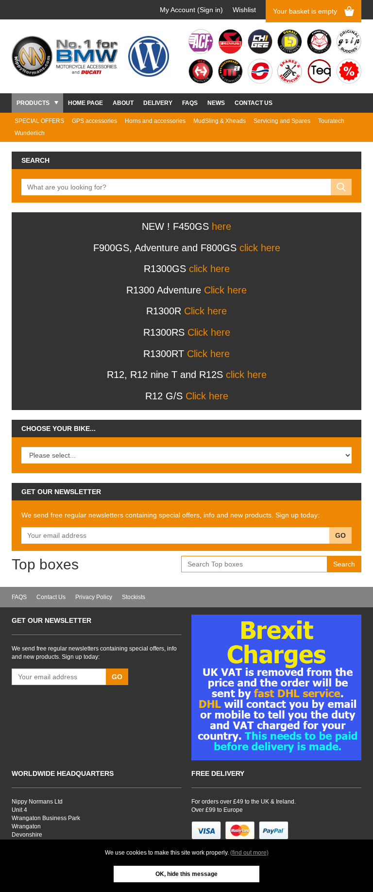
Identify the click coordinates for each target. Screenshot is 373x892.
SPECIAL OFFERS (39, 121)
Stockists (133, 597)
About (123, 103)
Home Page (85, 103)
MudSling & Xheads (219, 121)
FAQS (190, 103)
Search (344, 564)
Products (33, 103)
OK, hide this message (186, 874)
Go (340, 535)
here (221, 226)
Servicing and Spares (282, 121)
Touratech (331, 121)
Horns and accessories (155, 121)
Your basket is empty (305, 11)
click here (259, 247)
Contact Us (253, 103)
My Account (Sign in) (191, 10)
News (216, 103)
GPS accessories (94, 121)
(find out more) (249, 852)
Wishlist (244, 10)
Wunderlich (30, 133)
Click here (225, 290)
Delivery (157, 103)
